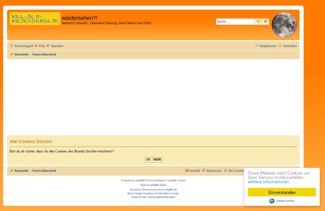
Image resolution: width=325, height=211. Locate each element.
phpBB (140, 180)
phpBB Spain (158, 185)
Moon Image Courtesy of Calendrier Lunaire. (153, 193)
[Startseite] (35, 24)
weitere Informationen (268, 181)
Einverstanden (282, 192)
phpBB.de (171, 189)
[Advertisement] (153, 97)
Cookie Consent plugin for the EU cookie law (282, 201)
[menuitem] (39, 46)
